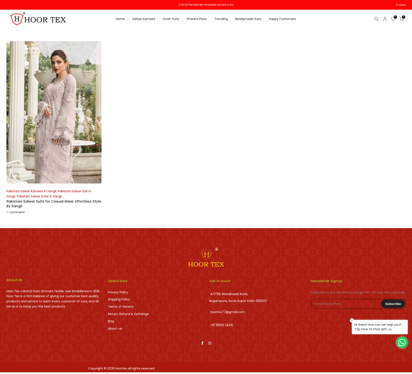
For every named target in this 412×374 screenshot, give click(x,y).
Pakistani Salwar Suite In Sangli (39, 196)
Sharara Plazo (197, 19)
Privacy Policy (118, 292)
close (12, 5)
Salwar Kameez (143, 19)
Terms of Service (120, 306)
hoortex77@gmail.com (227, 312)
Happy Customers (282, 19)
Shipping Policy (119, 299)
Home (120, 19)
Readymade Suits (248, 19)
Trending (221, 19)
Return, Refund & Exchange (128, 314)
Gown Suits (171, 19)
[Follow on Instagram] (209, 343)
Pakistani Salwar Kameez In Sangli (31, 191)
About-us (115, 328)
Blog (111, 321)
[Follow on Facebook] (202, 343)
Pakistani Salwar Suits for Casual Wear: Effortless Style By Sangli (53, 204)
